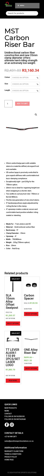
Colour (7, 77)
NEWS (6, 411)
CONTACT (8, 414)
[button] (36, 115)
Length (7, 90)
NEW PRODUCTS (10, 408)
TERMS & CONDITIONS (12, 454)
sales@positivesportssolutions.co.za (18, 441)
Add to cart (22, 103)
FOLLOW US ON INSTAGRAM (15, 419)
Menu (22, 5)
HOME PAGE (9, 460)
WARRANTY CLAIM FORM (13, 451)
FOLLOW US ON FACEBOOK (14, 416)
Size (6, 84)
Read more (13, 380)
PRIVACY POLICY (10, 457)
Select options (13, 323)
